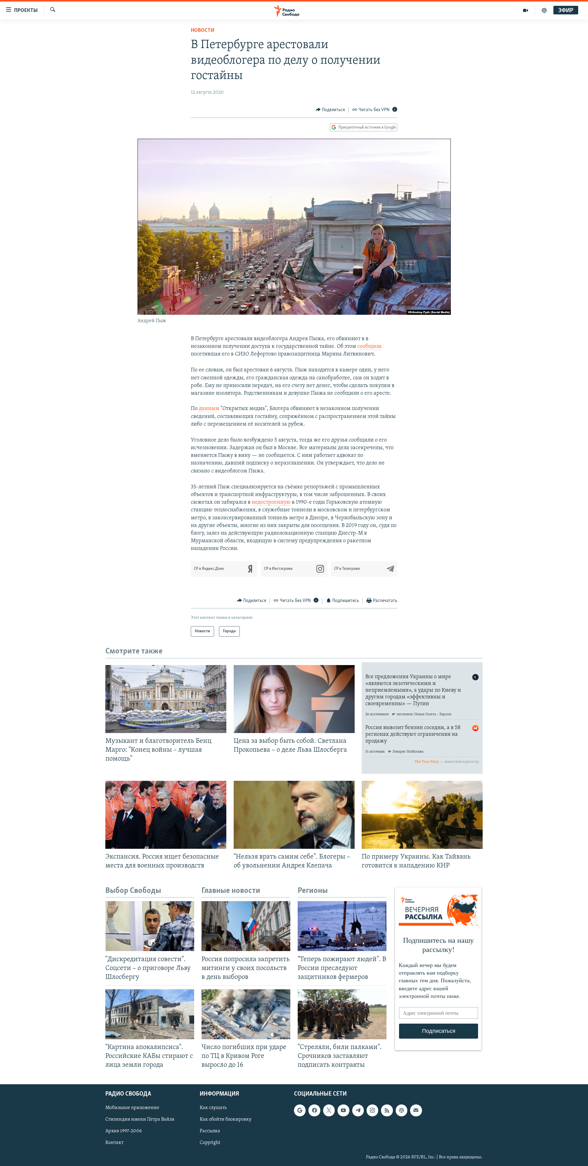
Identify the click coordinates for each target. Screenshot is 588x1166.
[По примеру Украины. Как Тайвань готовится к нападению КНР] (422, 815)
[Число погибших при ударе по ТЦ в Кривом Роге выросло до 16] (246, 1014)
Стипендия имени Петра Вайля (139, 1119)
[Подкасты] (401, 1110)
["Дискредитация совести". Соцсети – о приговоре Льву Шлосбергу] (149, 926)
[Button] (330, 110)
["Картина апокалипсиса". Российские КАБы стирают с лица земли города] (149, 1014)
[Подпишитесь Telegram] (358, 1110)
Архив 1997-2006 (123, 1131)
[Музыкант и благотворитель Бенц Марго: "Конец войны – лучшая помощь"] (165, 699)
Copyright (210, 1143)
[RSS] (387, 1110)
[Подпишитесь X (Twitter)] (329, 1110)
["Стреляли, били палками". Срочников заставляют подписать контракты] (342, 1014)
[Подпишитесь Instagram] (372, 1110)
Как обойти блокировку (225, 1119)
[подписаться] (416, 1110)
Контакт (114, 1143)
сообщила (369, 346)
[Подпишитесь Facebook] (314, 1110)
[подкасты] (544, 10)
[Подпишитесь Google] (300, 1110)
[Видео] (525, 10)
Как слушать (213, 1108)
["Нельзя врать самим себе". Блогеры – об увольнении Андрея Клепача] (294, 815)
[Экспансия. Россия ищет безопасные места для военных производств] (165, 815)
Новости (202, 30)
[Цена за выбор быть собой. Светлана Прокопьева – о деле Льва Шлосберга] (294, 699)
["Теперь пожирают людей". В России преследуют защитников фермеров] (342, 926)
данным (209, 409)
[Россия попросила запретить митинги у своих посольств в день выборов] (246, 926)
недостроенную (271, 502)
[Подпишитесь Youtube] (343, 1110)
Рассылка (210, 1131)
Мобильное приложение (132, 1108)
